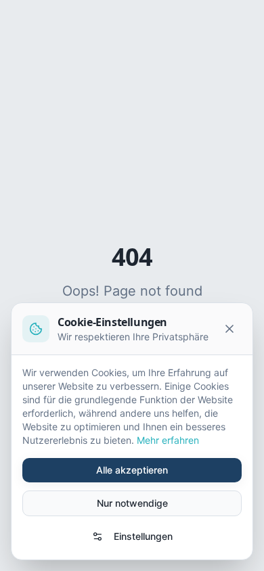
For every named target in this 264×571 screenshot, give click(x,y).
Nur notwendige (132, 503)
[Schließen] (229, 329)
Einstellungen (143, 536)
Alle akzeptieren (132, 470)
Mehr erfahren (168, 440)
